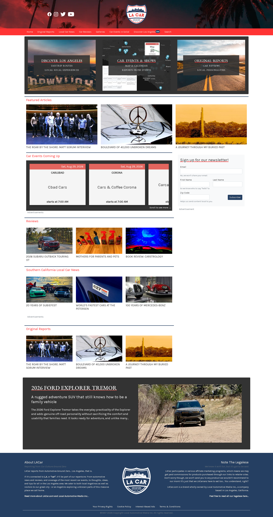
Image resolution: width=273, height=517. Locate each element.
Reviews (32, 221)
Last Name (218, 179)
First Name (186, 179)
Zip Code (184, 192)
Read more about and (56, 496)
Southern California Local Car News (52, 270)
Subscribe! (235, 197)
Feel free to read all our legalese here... (229, 496)
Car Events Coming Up (43, 156)
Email (183, 167)
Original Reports (38, 329)
